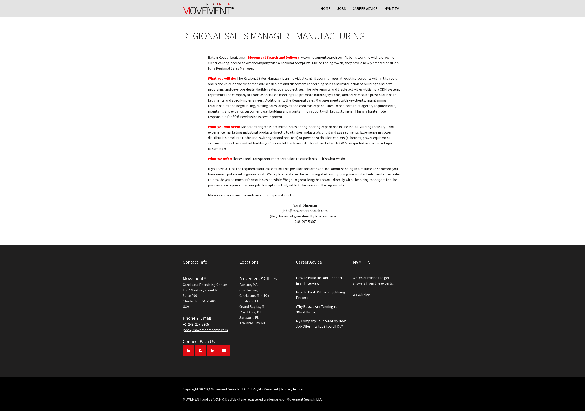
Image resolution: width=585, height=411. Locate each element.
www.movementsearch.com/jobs (326, 57)
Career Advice (365, 8)
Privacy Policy (292, 389)
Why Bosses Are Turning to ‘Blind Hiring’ (317, 309)
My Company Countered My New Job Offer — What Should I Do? (321, 324)
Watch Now (361, 294)
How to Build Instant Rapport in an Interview (319, 280)
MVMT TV (391, 8)
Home (325, 8)
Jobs (341, 8)
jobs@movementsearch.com (305, 210)
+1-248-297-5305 (196, 324)
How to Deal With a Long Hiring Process (320, 295)
